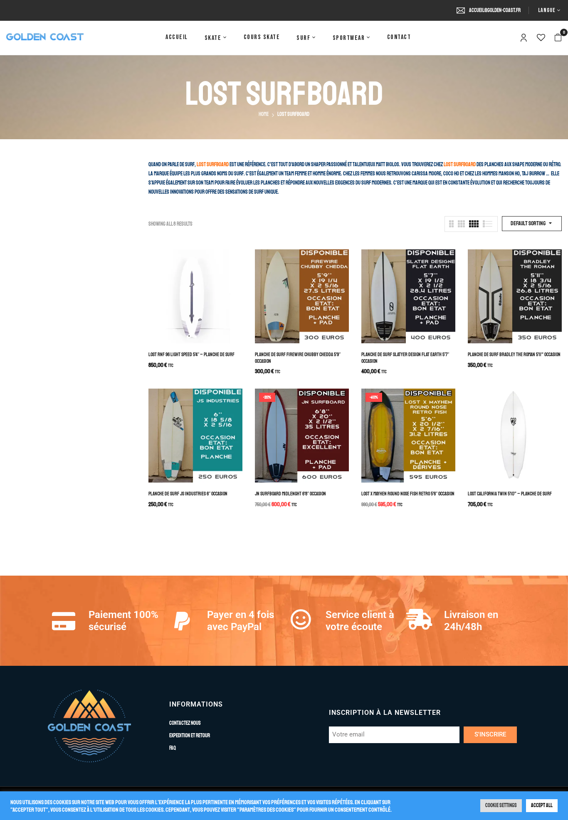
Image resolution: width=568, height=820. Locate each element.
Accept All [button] (542, 805)
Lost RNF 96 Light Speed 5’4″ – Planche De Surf (191, 355)
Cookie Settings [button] (501, 805)
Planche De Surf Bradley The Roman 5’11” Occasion (514, 355)
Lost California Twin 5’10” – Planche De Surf (510, 494)
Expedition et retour (189, 735)
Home (264, 114)
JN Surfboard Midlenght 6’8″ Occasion (290, 494)
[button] (558, 38)
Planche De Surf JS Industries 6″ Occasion (187, 494)
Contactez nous (185, 723)
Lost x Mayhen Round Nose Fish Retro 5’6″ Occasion (407, 494)
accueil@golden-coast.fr (495, 10)
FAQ (172, 748)
